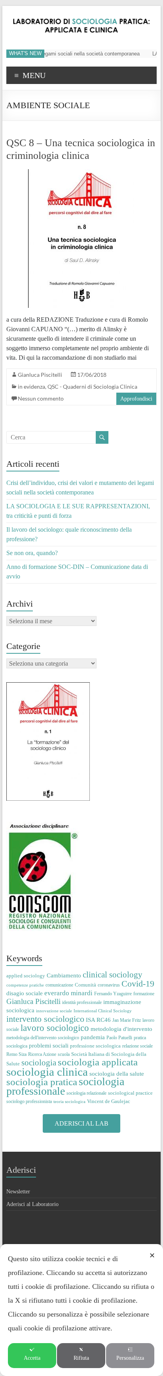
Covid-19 (137, 984)
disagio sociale (24, 993)
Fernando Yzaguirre (113, 993)
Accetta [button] (32, 1358)
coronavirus (109, 985)
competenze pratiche (25, 985)
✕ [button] (152, 1256)
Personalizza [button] (130, 1358)
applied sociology (25, 976)
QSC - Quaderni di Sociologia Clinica (92, 386)
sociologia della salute (116, 1073)
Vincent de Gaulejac (108, 1101)
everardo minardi (68, 993)
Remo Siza (16, 1054)
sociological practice (130, 1093)
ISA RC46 (98, 1019)
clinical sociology (112, 974)
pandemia (93, 1037)
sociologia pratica (41, 1081)
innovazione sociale (54, 1011)
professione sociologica (95, 1046)
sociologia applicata (98, 1062)
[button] (81, 1123)
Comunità (85, 985)
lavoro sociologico (55, 1028)
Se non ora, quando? (32, 553)
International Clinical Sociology (103, 1011)
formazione (143, 993)
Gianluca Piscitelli (40, 374)
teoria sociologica (69, 1101)
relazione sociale (137, 1046)
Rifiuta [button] (81, 1358)
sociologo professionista (29, 1101)
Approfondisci (136, 399)
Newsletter (18, 1192)
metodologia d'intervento (121, 1029)
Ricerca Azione (42, 1054)
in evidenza (31, 386)
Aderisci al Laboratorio (32, 1204)
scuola (64, 1054)
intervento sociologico (45, 1019)
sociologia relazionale (86, 1093)
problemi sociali (48, 1045)
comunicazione (59, 985)
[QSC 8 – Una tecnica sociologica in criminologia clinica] (81, 173)
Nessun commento (41, 398)
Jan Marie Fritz (126, 1020)
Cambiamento (64, 975)
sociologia (38, 1062)
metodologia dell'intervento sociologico (42, 1037)
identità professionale (82, 1002)
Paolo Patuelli (119, 1037)
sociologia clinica (47, 1071)
